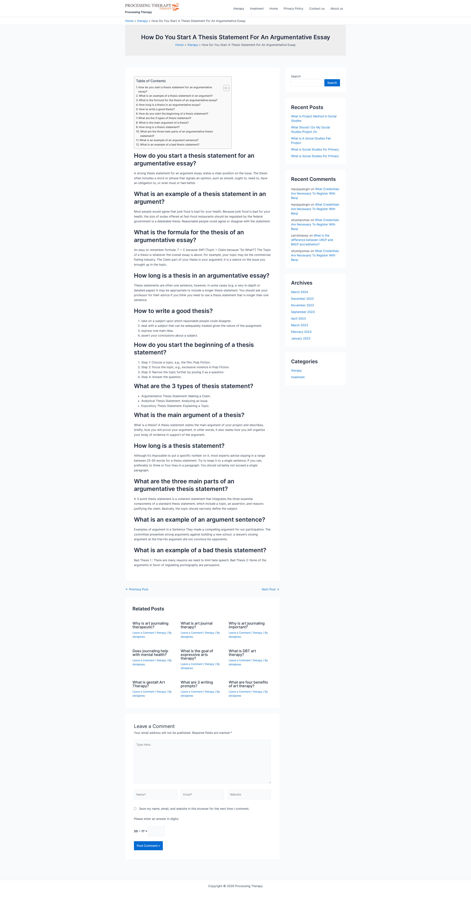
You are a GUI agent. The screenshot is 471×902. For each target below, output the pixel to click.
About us (336, 8)
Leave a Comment (143, 632)
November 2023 (302, 305)
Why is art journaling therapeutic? (150, 625)
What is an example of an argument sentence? (169, 140)
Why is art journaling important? (247, 625)
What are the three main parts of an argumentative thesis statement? (176, 133)
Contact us (317, 8)
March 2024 (299, 292)
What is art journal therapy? (197, 625)
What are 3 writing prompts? (197, 684)
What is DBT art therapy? (242, 653)
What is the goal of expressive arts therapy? (197, 655)
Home (274, 8)
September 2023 (303, 312)
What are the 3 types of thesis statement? (164, 118)
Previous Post (136, 589)
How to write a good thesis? (157, 109)
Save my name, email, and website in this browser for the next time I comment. (194, 808)
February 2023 (301, 332)
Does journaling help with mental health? (150, 653)
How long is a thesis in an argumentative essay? (170, 104)
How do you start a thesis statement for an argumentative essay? (175, 89)
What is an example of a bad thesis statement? (169, 144)
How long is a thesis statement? (159, 127)
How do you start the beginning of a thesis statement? (173, 113)
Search (296, 76)
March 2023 (299, 325)
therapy (238, 8)
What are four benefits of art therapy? (248, 684)
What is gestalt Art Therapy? (148, 684)
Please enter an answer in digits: (156, 819)
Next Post (270, 589)
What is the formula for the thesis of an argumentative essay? (178, 100)
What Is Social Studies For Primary (315, 149)
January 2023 (300, 338)
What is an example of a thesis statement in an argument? (176, 95)
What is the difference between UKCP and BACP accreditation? (312, 240)
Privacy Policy (293, 8)
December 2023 (302, 298)
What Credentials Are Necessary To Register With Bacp (315, 193)
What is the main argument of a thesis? (164, 122)
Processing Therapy (138, 12)
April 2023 (298, 318)
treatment (257, 8)
